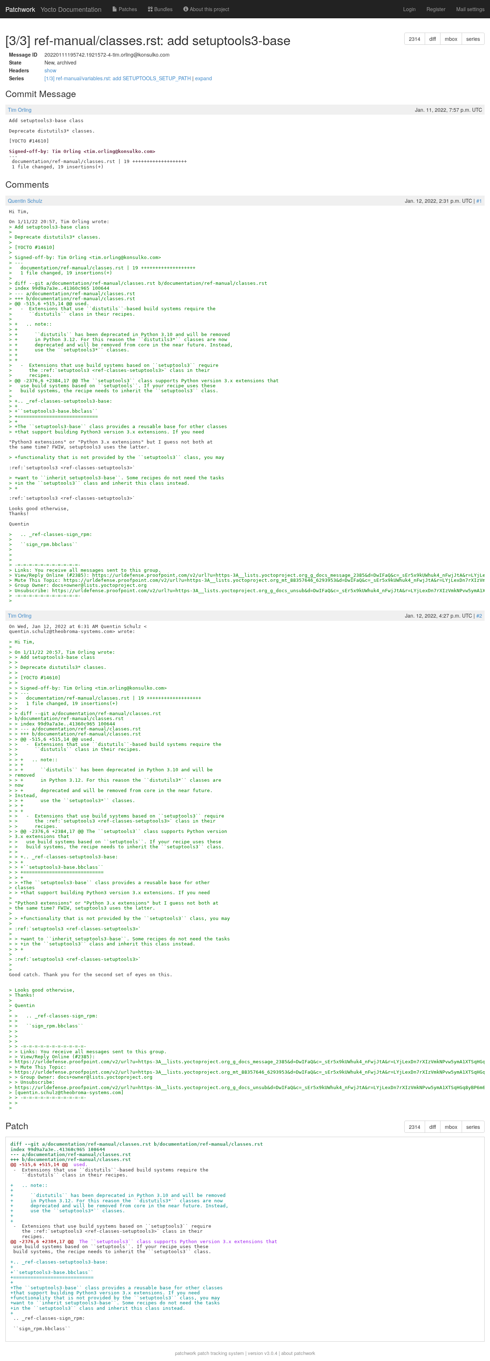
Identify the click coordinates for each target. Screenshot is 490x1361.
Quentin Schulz (25, 200)
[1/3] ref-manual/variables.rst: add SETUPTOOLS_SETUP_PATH (118, 78)
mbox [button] (451, 38)
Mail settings (470, 9)
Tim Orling (20, 109)
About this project (208, 9)
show (50, 70)
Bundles (163, 9)
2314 (414, 38)
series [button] (473, 38)
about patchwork (298, 1353)
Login (409, 9)
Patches (127, 9)
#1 (479, 200)
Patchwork (20, 9)
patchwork (185, 1353)
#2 (479, 615)
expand (203, 78)
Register (436, 9)
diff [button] (432, 38)
